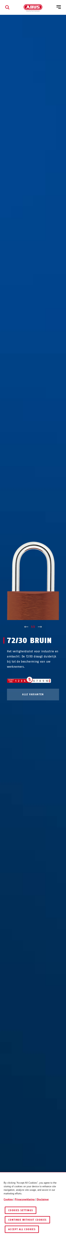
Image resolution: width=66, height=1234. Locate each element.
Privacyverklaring (25, 1199)
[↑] (26, 627)
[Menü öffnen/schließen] (58, 7)
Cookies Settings (20, 1210)
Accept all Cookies (21, 1229)
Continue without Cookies (27, 1219)
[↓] (40, 627)
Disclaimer (43, 1199)
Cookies (8, 1199)
